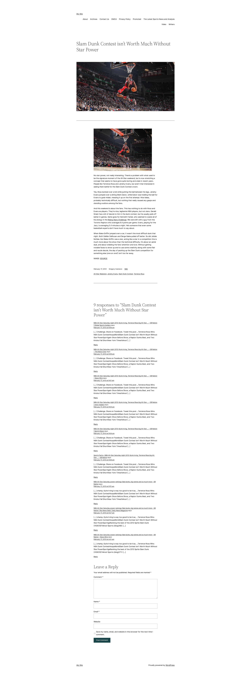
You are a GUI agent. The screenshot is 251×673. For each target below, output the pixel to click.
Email (96, 612)
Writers (172, 24)
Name (97, 602)
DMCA (114, 19)
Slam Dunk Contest (126, 274)
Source (103, 258)
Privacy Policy (125, 19)
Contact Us (104, 19)
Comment (98, 577)
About (85, 19)
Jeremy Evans (112, 274)
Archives (93, 19)
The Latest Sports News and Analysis (159, 19)
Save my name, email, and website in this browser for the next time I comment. (124, 633)
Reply (96, 345)
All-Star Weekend (100, 274)
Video (164, 24)
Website (97, 622)
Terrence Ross (139, 274)
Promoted (137, 19)
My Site (79, 14)
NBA (126, 269)
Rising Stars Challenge (117, 220)
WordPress (170, 665)
